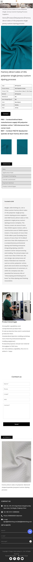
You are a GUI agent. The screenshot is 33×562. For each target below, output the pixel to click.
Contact (5, 114)
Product (11, 18)
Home (4, 18)
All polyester (19, 18)
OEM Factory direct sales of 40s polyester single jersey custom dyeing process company (16, 220)
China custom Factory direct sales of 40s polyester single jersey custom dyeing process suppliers (16, 212)
